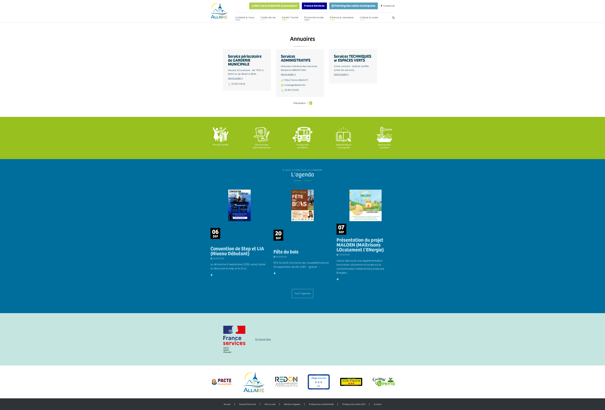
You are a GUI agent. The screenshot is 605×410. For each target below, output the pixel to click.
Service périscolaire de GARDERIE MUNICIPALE (245, 60)
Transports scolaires (302, 146)
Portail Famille (220, 144)
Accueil (227, 404)
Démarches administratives (262, 146)
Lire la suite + (235, 78)
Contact (377, 404)
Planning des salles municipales (354, 5)
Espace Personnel (247, 404)
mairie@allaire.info (295, 85)
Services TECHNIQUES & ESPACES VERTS (352, 58)
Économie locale (314, 17)
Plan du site (270, 404)
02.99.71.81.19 (238, 84)
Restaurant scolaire (384, 146)
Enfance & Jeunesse (342, 17)
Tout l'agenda (303, 293)
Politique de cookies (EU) (353, 404)
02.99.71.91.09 (291, 90)
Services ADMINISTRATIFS (296, 58)
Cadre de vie (268, 17)
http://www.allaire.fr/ (296, 80)
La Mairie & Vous (244, 17)
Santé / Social (290, 17)
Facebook (389, 5)
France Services (314, 5)
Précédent (300, 103)
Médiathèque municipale (343, 146)
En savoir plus (263, 339)
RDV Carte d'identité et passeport (275, 5)
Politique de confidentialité (321, 404)
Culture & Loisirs (369, 17)
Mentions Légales (292, 404)
